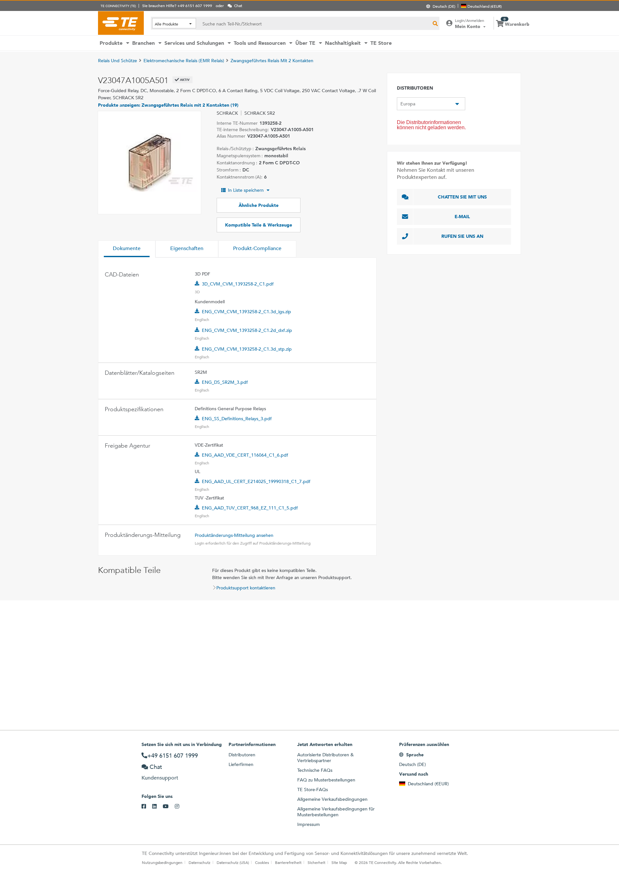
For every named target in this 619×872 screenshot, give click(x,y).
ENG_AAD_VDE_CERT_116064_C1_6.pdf (245, 455)
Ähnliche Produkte (259, 205)
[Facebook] (147, 806)
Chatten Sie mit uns (462, 197)
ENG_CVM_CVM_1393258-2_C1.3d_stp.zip (247, 349)
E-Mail (462, 216)
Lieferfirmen (241, 764)
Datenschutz (200, 862)
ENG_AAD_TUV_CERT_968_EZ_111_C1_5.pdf (250, 508)
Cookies (262, 862)
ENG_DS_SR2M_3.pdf (225, 382)
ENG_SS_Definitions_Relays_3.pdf (237, 418)
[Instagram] (180, 806)
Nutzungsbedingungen (162, 862)
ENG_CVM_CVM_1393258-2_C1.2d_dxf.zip (247, 330)
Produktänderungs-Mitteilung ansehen (234, 535)
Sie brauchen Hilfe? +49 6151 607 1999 (177, 5)
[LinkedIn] (157, 806)
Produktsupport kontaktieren (245, 588)
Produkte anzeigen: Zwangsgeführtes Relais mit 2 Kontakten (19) (168, 105)
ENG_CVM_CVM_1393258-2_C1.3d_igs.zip (246, 312)
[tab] (126, 249)
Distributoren (242, 755)
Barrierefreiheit (288, 862)
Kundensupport (160, 777)
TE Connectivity (121, 23)
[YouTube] (169, 806)
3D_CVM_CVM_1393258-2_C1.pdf (238, 284)
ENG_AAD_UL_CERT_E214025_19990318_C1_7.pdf (256, 481)
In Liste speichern (246, 190)
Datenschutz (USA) (233, 862)
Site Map (339, 862)
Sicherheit (316, 862)
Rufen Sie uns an (462, 236)
